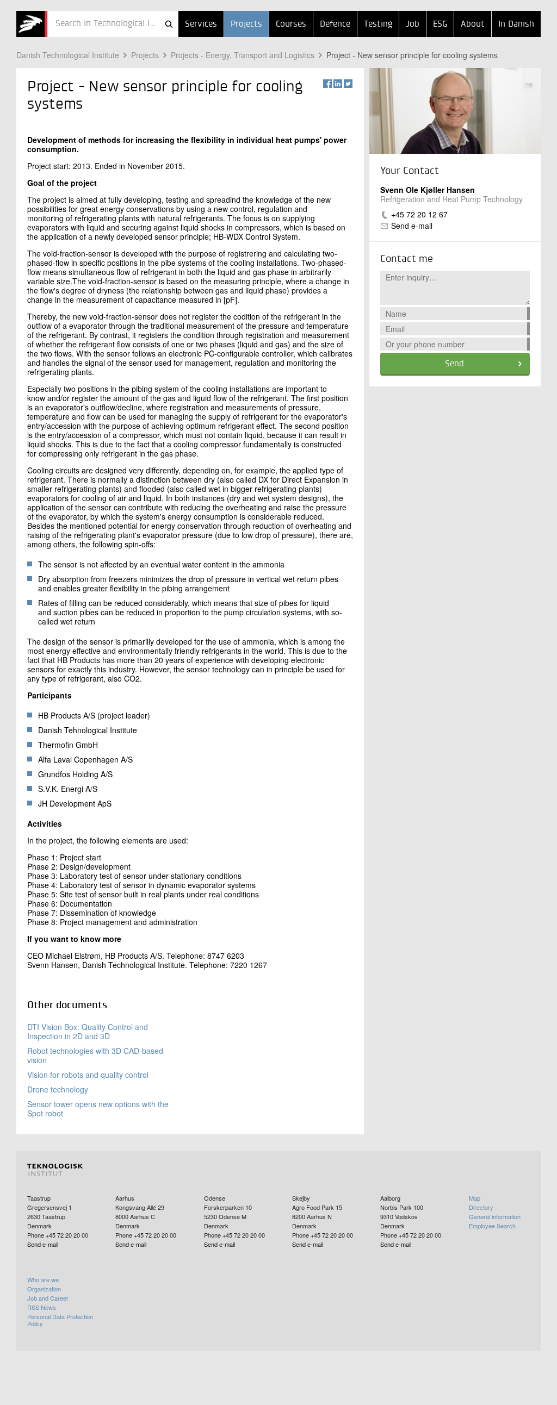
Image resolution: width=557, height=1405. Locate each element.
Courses (291, 24)
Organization (44, 1288)
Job (412, 24)
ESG (440, 24)
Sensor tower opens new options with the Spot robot (98, 1108)
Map (474, 1198)
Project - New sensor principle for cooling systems (412, 54)
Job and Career (48, 1298)
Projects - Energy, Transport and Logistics (242, 54)
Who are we (43, 1279)
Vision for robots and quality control (87, 1074)
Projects (246, 24)
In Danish (516, 24)
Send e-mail (411, 225)
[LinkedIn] (337, 83)
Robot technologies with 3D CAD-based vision (95, 1055)
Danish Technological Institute (67, 54)
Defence (335, 24)
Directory (481, 1207)
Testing (378, 24)
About (473, 24)
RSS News (41, 1307)
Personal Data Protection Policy (60, 1320)
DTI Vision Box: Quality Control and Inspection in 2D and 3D (87, 1031)
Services (201, 24)
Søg (168, 24)
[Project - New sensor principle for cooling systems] (31, 24)
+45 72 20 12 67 (419, 214)
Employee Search (492, 1225)
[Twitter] (348, 83)
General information (495, 1216)
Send (454, 364)
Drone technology (57, 1089)
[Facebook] (327, 83)
